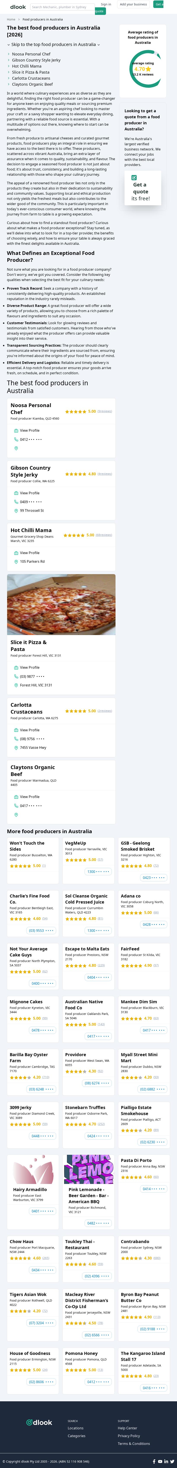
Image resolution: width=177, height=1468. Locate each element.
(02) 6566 (97, 1335)
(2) (105, 711)
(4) (105, 474)
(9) (105, 411)
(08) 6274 (97, 1083)
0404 (98, 977)
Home (11, 19)
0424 (98, 1136)
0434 (42, 1270)
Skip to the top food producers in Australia (53, 44)
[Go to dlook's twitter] (172, 1461)
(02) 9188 (152, 1329)
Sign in (106, 4)
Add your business (133, 4)
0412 (31, 439)
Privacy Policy (129, 1435)
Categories (76, 1435)
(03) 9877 (32, 676)
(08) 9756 (32, 738)
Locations (76, 1428)
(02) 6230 (152, 1142)
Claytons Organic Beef (32, 84)
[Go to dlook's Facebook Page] (154, 1461)
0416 (153, 1388)
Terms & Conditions (134, 1443)
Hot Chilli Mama (26, 66)
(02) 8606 (41, 1382)
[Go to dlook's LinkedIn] (166, 1461)
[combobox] (62, 6)
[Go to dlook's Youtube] (160, 1461)
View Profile (30, 430)
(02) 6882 (152, 1089)
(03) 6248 (41, 1089)
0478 (42, 1030)
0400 (42, 983)
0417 (31, 805)
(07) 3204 (41, 1323)
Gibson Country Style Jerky (36, 60)
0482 (98, 1223)
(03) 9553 (41, 930)
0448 (42, 1136)
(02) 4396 (97, 1276)
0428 (153, 924)
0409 (31, 501)
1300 (98, 871)
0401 (42, 1211)
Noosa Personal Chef (31, 54)
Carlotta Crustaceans (31, 78)
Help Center (127, 1428)
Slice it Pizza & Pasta (30, 72)
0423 (153, 877)
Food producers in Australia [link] (43, 19)
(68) (104, 535)
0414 (153, 1189)
